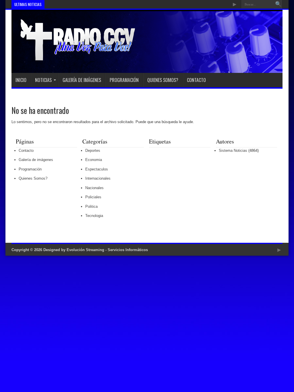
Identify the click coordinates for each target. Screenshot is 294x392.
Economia (93, 160)
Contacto (196, 80)
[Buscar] (278, 4)
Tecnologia (94, 216)
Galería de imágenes (82, 80)
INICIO (21, 80)
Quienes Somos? (162, 80)
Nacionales (94, 188)
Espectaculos (96, 169)
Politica (91, 206)
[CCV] (73, 58)
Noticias (43, 80)
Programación (124, 80)
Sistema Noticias (233, 150)
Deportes (92, 150)
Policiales (93, 197)
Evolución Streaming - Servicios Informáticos (107, 250)
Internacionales (98, 178)
